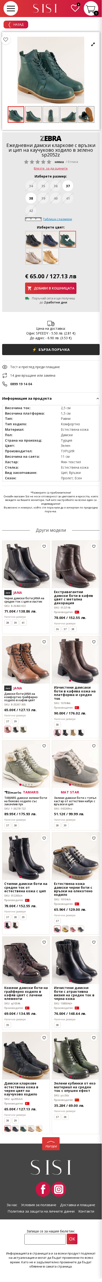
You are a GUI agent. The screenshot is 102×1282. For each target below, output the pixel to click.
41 (68, 198)
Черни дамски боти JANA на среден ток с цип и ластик (24, 600)
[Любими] (5, 39)
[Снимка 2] (23, 585)
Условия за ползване (38, 1204)
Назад (18, 24)
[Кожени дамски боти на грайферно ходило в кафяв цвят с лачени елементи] (26, 960)
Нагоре (51, 1146)
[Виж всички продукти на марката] (51, 138)
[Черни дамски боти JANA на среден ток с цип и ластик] (26, 564)
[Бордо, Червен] (73, 928)
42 (31, 210)
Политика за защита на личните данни (41, 1211)
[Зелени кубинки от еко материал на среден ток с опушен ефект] (75, 1056)
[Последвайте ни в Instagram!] (58, 1189)
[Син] (15, 1128)
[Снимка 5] (31, 585)
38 (31, 198)
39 (43, 198)
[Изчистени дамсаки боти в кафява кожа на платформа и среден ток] (75, 660)
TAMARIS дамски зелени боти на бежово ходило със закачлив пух (25, 801)
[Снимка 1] (20, 585)
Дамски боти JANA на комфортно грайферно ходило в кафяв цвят (21, 697)
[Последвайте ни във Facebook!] (43, 1189)
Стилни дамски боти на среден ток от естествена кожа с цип (25, 887)
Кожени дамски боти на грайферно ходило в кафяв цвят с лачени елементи (26, 993)
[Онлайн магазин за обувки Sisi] (51, 1167)
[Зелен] (23, 729)
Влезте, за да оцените (51, 168)
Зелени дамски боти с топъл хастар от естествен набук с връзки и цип (75, 801)
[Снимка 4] (29, 585)
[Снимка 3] (26, 585)
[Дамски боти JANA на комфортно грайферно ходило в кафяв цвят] (26, 660)
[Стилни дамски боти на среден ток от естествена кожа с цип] (26, 856)
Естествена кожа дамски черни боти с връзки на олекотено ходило (73, 889)
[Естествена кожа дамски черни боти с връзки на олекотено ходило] (75, 856)
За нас (12, 1204)
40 (56, 198)
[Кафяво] (15, 925)
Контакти (86, 1211)
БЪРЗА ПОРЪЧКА (51, 349)
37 (68, 186)
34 (31, 186)
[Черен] (15, 729)
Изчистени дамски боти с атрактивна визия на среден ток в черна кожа (74, 993)
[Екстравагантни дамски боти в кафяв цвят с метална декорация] (75, 564)
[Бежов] (73, 732)
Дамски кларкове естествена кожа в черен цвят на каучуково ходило (21, 1088)
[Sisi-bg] (45, 8)
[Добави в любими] (44, 546)
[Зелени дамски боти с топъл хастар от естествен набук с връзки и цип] (75, 764)
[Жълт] (65, 928)
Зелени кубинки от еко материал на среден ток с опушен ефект (75, 1086)
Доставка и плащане (77, 1204)
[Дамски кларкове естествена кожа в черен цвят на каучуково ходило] (26, 1056)
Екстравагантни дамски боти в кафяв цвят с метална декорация (73, 597)
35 (43, 186)
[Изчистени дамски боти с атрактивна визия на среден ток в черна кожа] (75, 960)
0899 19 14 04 (21, 384)
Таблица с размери (57, 219)
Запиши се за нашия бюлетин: (51, 1231)
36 (56, 186)
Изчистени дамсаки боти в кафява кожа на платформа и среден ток (75, 693)
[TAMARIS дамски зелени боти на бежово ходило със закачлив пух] (26, 764)
